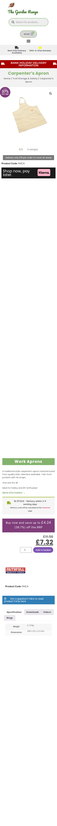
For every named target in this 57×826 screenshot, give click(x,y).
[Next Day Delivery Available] (16, 47)
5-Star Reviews (40, 50)
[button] (50, 93)
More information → (13, 492)
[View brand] (15, 579)
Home (7, 78)
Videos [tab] (47, 612)
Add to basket (43, 549)
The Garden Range (23, 11)
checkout (46, 508)
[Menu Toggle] (28, 41)
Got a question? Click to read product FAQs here (23, 600)
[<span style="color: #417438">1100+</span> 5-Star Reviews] (40, 47)
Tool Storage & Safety (25, 78)
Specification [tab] (14, 612)
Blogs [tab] (10, 617)
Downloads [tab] (32, 612)
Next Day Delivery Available (17, 51)
